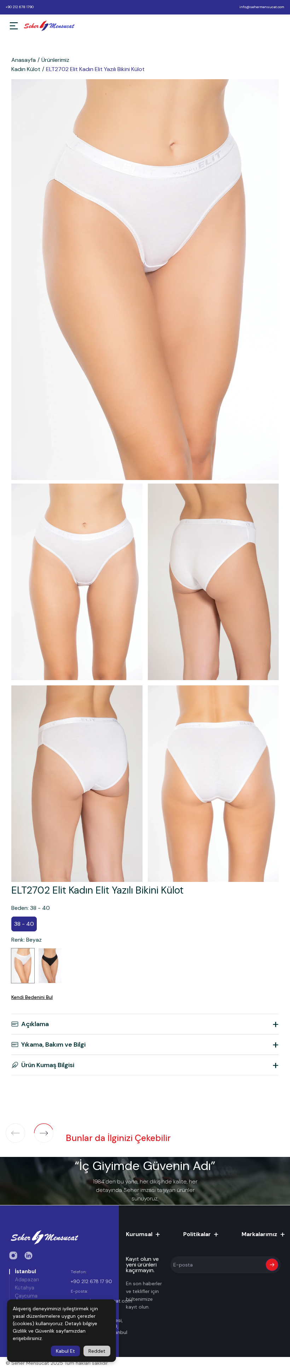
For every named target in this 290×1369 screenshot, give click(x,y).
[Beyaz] (22, 965)
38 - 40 (24, 924)
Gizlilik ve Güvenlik (33, 1331)
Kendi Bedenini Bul (32, 997)
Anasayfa (23, 60)
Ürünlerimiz (55, 60)
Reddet (96, 1351)
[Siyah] (50, 965)
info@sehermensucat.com (261, 7)
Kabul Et (65, 1351)
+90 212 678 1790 (20, 7)
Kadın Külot (25, 69)
